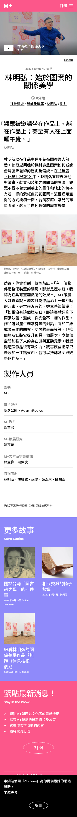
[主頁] (8, 6)
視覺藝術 (17, 104)
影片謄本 (68, 60)
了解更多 (11, 793)
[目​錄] (71, 5)
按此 (6, 505)
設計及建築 (35, 104)
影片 (63, 104)
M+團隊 (47, 68)
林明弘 (52, 104)
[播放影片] (38, 33)
